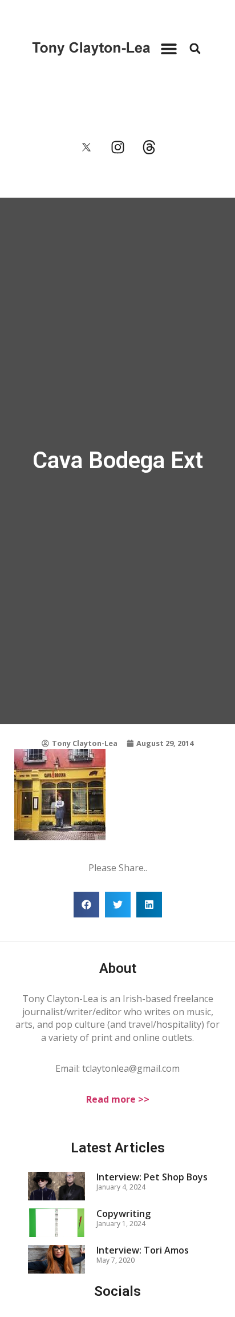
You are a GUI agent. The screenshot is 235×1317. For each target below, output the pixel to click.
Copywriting (123, 1213)
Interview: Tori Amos (142, 1250)
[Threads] (149, 147)
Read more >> (117, 1099)
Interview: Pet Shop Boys (152, 1177)
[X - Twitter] (86, 147)
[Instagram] (117, 147)
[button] (168, 48)
